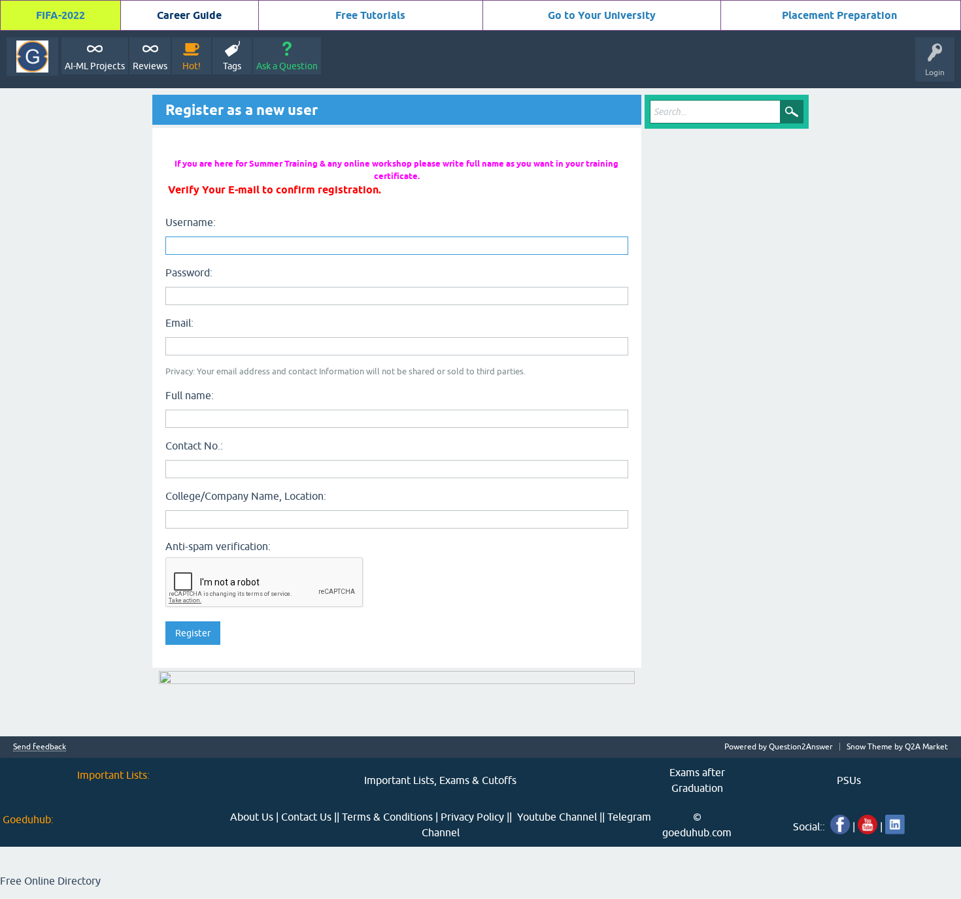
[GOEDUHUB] (32, 56)
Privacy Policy (472, 817)
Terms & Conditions (387, 817)
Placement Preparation (839, 15)
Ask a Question (287, 66)
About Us (251, 817)
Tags (232, 66)
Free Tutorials (370, 15)
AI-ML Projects (95, 66)
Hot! (191, 66)
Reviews (150, 66)
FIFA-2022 (60, 15)
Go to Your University (602, 15)
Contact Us (306, 817)
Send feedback (39, 747)
